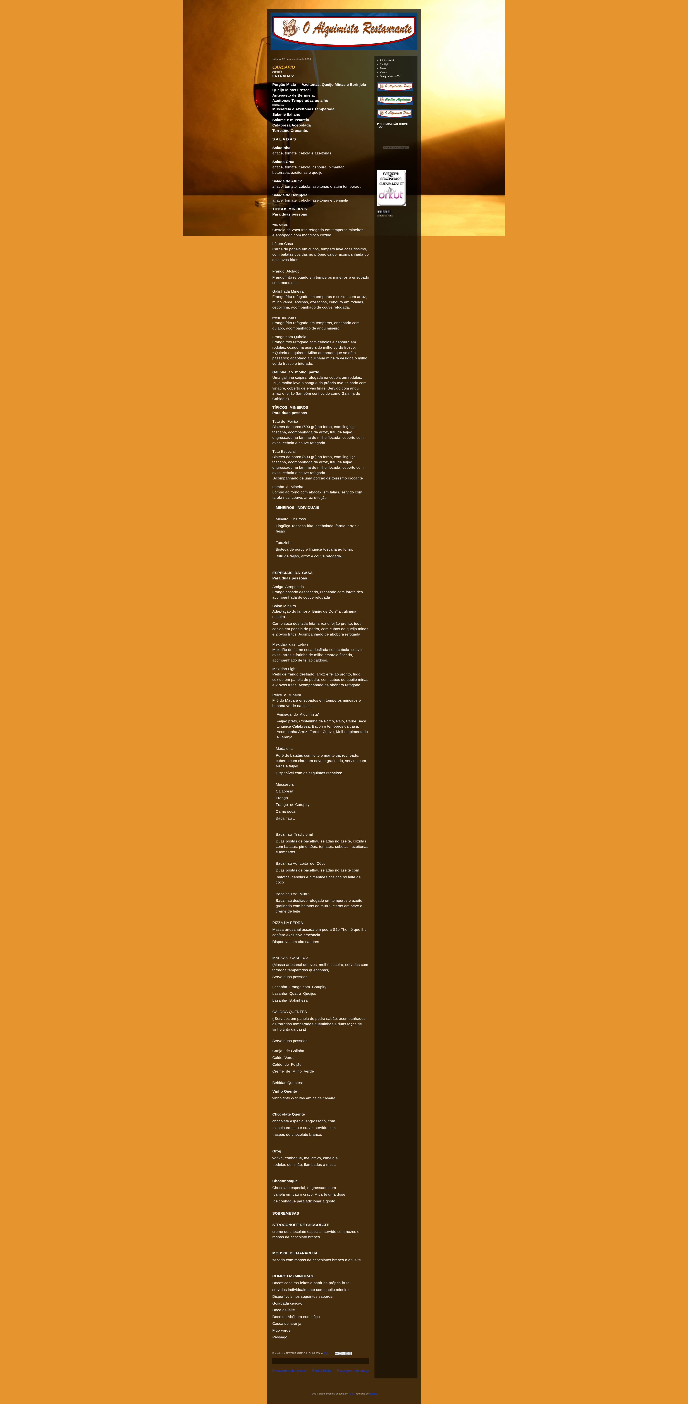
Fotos (383, 68)
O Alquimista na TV (390, 76)
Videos (383, 72)
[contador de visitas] (384, 213)
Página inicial (321, 1370)
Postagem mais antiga (353, 1370)
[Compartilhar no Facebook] (346, 1353)
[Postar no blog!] (340, 1353)
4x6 (351, 1393)
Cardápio (384, 64)
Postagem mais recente (289, 1370)
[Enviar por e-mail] (336, 1353)
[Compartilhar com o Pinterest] (350, 1353)
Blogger (373, 1393)
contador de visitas (385, 216)
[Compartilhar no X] (343, 1353)
